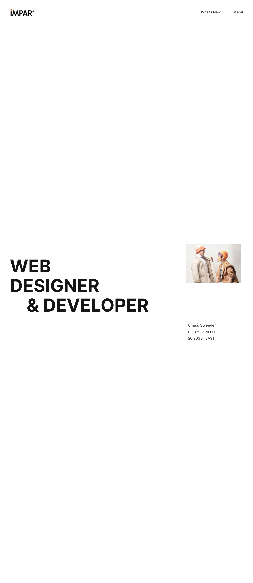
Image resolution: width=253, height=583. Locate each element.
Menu (238, 12)
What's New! (211, 12)
